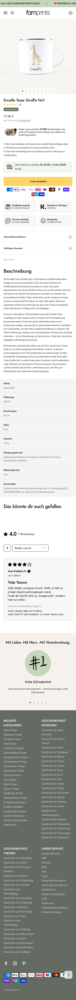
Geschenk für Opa (52, 779)
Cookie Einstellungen (53, 894)
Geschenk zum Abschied (17, 858)
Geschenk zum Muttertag (18, 902)
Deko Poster (10, 784)
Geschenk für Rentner (54, 819)
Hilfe (44, 858)
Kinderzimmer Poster (15, 761)
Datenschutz (49, 889)
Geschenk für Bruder (53, 797)
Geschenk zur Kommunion (18, 943)
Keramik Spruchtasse (15, 820)
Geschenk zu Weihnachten (19, 934)
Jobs (44, 871)
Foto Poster (10, 743)
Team (45, 876)
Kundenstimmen (51, 853)
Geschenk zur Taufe (15, 916)
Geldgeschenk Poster (16, 757)
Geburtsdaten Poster (15, 752)
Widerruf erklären (51, 912)
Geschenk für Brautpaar (55, 752)
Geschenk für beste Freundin (52, 732)
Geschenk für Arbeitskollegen (50, 813)
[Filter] (7, 548)
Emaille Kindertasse (14, 802)
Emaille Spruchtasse (15, 811)
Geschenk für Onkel (53, 788)
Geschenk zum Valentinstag (12, 923)
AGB (44, 898)
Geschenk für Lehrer (53, 806)
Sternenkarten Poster (15, 798)
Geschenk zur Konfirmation (19, 947)
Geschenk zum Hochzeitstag (12, 891)
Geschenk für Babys (53, 756)
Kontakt (46, 862)
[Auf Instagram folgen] (15, 963)
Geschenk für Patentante (56, 824)
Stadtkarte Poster (13, 793)
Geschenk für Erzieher (54, 801)
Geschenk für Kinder (53, 761)
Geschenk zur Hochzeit (16, 885)
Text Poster (10, 780)
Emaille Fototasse (13, 807)
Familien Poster (12, 739)
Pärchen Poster (12, 775)
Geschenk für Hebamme (55, 837)
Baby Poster (10, 730)
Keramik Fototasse (14, 816)
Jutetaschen (10, 824)
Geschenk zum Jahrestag (17, 898)
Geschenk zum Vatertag (17, 929)
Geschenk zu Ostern (15, 938)
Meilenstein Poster (14, 770)
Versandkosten (24, 120)
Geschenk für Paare (53, 747)
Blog (44, 867)
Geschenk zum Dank (15, 862)
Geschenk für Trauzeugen (56, 833)
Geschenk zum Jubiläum (17, 952)
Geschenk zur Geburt (15, 876)
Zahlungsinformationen (55, 885)
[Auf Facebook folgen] (6, 963)
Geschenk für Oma (52, 774)
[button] (11, 104)
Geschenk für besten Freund (53, 741)
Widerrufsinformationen (55, 907)
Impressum (48, 903)
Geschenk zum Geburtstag (18, 880)
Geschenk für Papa (52, 770)
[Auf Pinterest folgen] (24, 963)
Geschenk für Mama (53, 765)
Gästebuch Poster (14, 748)
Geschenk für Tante (52, 783)
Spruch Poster (11, 789)
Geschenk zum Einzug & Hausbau (17, 869)
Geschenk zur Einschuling (18, 911)
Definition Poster (13, 734)
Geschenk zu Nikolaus (16, 907)
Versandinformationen (54, 880)
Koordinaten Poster (14, 766)
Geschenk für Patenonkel (56, 828)
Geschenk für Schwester (55, 792)
